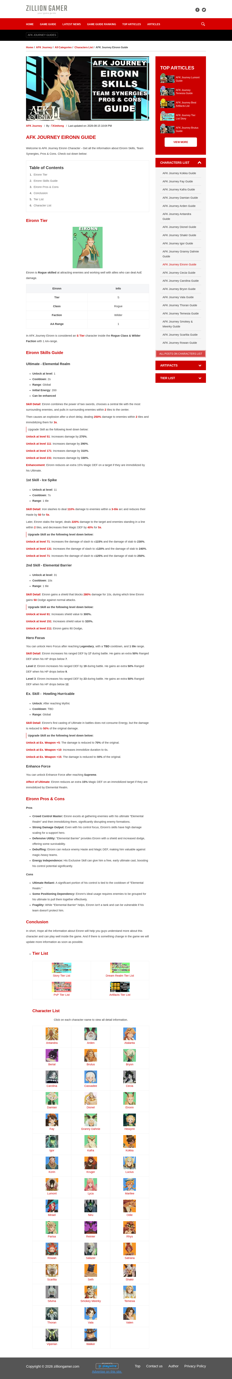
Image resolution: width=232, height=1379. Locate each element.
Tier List (39, 199)
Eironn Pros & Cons (46, 187)
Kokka (130, 1150)
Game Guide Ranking (101, 24)
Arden (91, 1042)
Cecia (129, 1085)
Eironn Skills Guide (46, 180)
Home (30, 24)
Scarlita (52, 1279)
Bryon (129, 1064)
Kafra (90, 1150)
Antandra (52, 1042)
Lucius (129, 1172)
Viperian (52, 1344)
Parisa (52, 1236)
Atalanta (129, 1042)
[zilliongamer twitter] (204, 10)
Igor (51, 1150)
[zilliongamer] (46, 9)
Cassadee (90, 1085)
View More (180, 142)
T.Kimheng (58, 125)
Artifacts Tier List (119, 994)
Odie (130, 1215)
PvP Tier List (62, 994)
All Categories (63, 47)
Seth (91, 1279)
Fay (52, 1129)
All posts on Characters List (180, 353)
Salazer (90, 1258)
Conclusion (41, 193)
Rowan (52, 1258)
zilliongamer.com (66, 1366)
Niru (90, 1215)
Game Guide (48, 24)
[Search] (203, 24)
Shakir (130, 1279)
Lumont (52, 1193)
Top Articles (131, 24)
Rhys (129, 1236)
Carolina (52, 1085)
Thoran (51, 1322)
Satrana (130, 1258)
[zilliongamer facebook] (197, 10)
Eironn (129, 1107)
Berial (52, 1064)
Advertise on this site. (107, 1371)
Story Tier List (61, 975)
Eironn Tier (40, 174)
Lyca (91, 1193)
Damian (52, 1107)
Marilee (129, 1193)
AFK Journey (44, 47)
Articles (153, 24)
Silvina (52, 1301)
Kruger (90, 1172)
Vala (90, 1322)
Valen (129, 1322)
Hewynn (130, 1129)
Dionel (91, 1107)
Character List (42, 205)
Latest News (71, 24)
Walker (90, 1344)
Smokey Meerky (90, 1301)
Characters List (83, 47)
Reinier (90, 1236)
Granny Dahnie (90, 1129)
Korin (52, 1172)
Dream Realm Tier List (120, 975)
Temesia (129, 1301)
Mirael (52, 1215)
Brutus (91, 1064)
